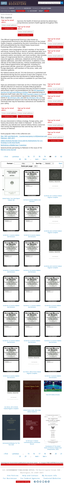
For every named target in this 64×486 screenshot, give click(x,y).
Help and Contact (30, 475)
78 (39, 157)
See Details (32, 464)
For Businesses (10, 478)
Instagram (40, 482)
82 (61, 157)
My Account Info (49, 475)
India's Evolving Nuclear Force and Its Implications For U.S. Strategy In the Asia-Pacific (22, 142)
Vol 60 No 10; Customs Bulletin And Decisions (32, 271)
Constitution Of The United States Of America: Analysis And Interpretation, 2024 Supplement (53, 447)
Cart (46, 11)
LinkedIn (49, 482)
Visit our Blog (23, 482)
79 (45, 157)
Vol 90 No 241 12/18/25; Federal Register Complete (53, 196)
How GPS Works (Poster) (53, 394)
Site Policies (13, 475)
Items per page (27, 166)
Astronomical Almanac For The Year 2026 (11, 443)
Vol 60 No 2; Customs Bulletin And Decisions (11, 271)
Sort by (39, 163)
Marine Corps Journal (8, 150)
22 (20, 456)
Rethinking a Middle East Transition (13, 145)
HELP (41, 11)
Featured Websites (52, 478)
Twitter (38, 482)
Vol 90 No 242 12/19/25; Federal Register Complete (53, 231)
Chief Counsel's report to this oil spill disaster (23, 95)
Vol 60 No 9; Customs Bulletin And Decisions (32, 235)
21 (61, 454)
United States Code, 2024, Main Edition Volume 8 (32, 410)
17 (39, 454)
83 (20, 159)
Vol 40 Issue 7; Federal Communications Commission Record (32, 442)
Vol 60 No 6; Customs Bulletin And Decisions (11, 376)
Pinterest (46, 482)
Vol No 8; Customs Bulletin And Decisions (32, 200)
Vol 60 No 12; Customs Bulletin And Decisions (11, 341)
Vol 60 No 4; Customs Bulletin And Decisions (11, 306)
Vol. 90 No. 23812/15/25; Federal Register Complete (32, 372)
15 (28, 454)
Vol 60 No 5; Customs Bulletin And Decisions (32, 341)
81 (56, 157)
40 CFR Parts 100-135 (33, 98)
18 (45, 454)
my (32, 11)
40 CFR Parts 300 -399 (15, 98)
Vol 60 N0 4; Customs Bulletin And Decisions (53, 306)
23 (25, 456)
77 (34, 157)
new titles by (12, 11)
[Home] (14, 4)
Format (10, 163)
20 (56, 454)
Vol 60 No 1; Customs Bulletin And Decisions (11, 235)
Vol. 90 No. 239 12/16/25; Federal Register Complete (11, 407)
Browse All (7, 8)
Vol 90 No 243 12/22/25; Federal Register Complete (53, 266)
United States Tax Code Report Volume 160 (11, 199)
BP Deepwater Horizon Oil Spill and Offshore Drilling (22, 91)
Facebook (35, 482)
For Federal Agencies (30, 478)
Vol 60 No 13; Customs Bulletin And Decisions (52, 341)
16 (34, 454)
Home (2, 14)
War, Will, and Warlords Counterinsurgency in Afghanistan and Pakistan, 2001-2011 (24, 137)
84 (25, 159)
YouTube (43, 482)
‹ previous (15, 157)
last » (45, 159)
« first (6, 157)
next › (37, 159)
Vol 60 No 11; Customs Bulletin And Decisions (32, 306)
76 (28, 157)
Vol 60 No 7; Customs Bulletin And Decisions (53, 376)
